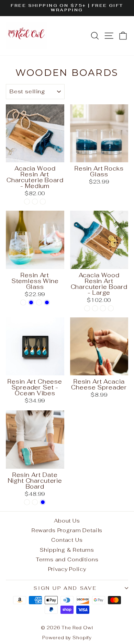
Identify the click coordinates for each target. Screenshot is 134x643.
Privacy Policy (67, 569)
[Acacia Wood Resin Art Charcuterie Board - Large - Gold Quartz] (95, 308)
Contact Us (67, 540)
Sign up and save (65, 588)
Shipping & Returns (67, 550)
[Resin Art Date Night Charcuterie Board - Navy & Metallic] (34, 502)
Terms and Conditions (67, 559)
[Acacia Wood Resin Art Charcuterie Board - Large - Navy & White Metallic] (102, 308)
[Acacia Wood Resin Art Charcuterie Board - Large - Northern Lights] (110, 308)
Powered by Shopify (67, 638)
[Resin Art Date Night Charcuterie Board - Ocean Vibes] (27, 502)
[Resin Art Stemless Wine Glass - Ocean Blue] (31, 302)
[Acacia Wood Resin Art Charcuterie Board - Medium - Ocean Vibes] (27, 201)
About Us (67, 520)
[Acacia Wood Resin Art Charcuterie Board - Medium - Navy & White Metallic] (42, 201)
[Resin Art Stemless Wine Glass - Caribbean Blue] (46, 302)
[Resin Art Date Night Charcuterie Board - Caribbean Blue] (42, 502)
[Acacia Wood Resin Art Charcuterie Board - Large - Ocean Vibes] (87, 308)
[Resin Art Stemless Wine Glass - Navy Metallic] (39, 302)
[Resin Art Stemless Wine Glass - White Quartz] (23, 302)
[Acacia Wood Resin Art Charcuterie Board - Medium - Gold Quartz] (34, 201)
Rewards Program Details (67, 530)
